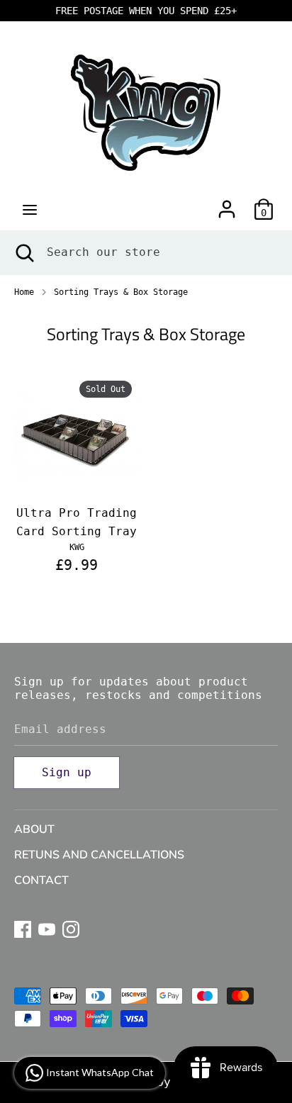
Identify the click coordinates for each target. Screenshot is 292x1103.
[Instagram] (70, 927)
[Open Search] (23, 252)
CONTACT (41, 880)
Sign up (66, 772)
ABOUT (34, 829)
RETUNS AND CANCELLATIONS (99, 855)
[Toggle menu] (29, 209)
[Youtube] (46, 927)
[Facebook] (22, 927)
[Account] (227, 204)
